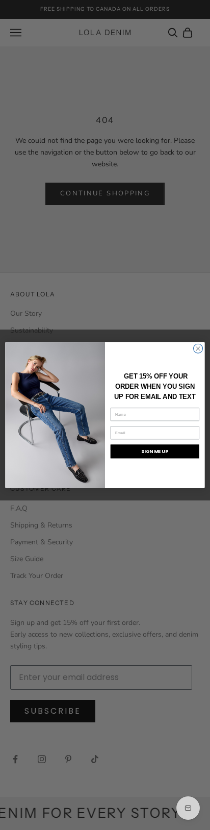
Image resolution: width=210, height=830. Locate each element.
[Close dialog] (198, 348)
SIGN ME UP (154, 451)
